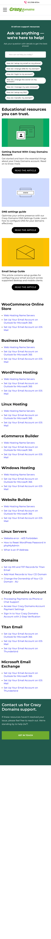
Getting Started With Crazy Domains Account (25, 153)
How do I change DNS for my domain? (23, 69)
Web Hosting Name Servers (19, 315)
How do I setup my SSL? (17, 92)
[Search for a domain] (44, 2)
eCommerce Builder (20, 436)
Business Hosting (17, 340)
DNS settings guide (14, 211)
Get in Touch (25, 735)
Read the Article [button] (25, 170)
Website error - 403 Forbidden (21, 538)
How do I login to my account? (20, 74)
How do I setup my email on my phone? (24, 63)
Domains (9, 560)
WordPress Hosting (19, 372)
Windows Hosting (18, 468)
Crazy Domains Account (23, 592)
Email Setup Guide (13, 271)
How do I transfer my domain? (19, 98)
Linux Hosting (14, 404)
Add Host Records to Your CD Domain (25, 574)
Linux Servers (14, 531)
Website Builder (16, 499)
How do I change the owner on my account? (22, 81)
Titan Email (11, 627)
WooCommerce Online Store (22, 306)
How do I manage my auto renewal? (22, 87)
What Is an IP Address (16, 549)
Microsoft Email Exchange (16, 664)
